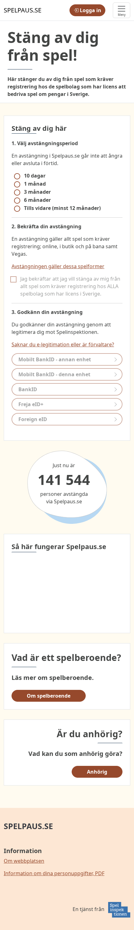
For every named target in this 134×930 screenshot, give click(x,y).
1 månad (35, 183)
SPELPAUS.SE (28, 826)
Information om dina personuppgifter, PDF (54, 873)
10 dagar (34, 175)
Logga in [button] (90, 10)
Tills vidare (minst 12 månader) (62, 208)
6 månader (37, 200)
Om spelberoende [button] (48, 695)
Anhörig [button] (97, 771)
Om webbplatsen (24, 860)
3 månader (37, 191)
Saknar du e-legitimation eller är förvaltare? (63, 344)
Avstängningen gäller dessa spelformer (58, 266)
